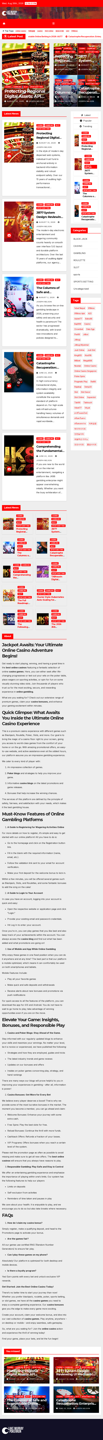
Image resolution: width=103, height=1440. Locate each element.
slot (67, 31)
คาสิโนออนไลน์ (80, 413)
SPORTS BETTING (36, 87)
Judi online (79, 350)
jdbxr (85, 334)
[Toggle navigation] (53, 23)
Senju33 (88, 387)
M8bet (77, 360)
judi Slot (91, 350)
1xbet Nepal (79, 308)
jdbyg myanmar (81, 345)
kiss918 (88, 355)
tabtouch (88, 402)
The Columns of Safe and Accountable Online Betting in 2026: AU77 (26, 1403)
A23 (89, 313)
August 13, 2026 (15, 101)
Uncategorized (81, 288)
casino (40, 31)
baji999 (77, 324)
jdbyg (77, 339)
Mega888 (87, 360)
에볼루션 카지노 (81, 439)
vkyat (87, 408)
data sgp (90, 329)
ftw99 (77, 334)
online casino (21, 31)
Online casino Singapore (85, 371)
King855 (78, 355)
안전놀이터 (79, 434)
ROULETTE (79, 260)
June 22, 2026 (46, 456)
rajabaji (77, 387)
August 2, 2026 (65, 97)
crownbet (78, 329)
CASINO (8, 87)
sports (76, 274)
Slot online (49, 31)
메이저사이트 (80, 429)
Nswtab (77, 366)
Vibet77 (78, 408)
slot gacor (85, 392)
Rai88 (93, 381)
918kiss (74, 31)
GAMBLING (17, 87)
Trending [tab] (87, 126)
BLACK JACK (80, 239)
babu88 (88, 319)
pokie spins (79, 376)
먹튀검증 (31, 31)
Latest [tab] (87, 115)
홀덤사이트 (91, 444)
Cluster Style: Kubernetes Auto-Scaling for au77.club (50, 600)
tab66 (77, 402)
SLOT (26, 87)
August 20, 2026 (65, 65)
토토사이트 (60, 31)
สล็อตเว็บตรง (79, 418)
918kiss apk (79, 313)
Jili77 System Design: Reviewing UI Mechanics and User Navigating (75, 1374)
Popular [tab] (87, 120)
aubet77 (78, 319)
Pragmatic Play (80, 381)
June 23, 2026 (88, 97)
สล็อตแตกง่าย (80, 423)
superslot (91, 397)
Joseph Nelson (36, 101)
